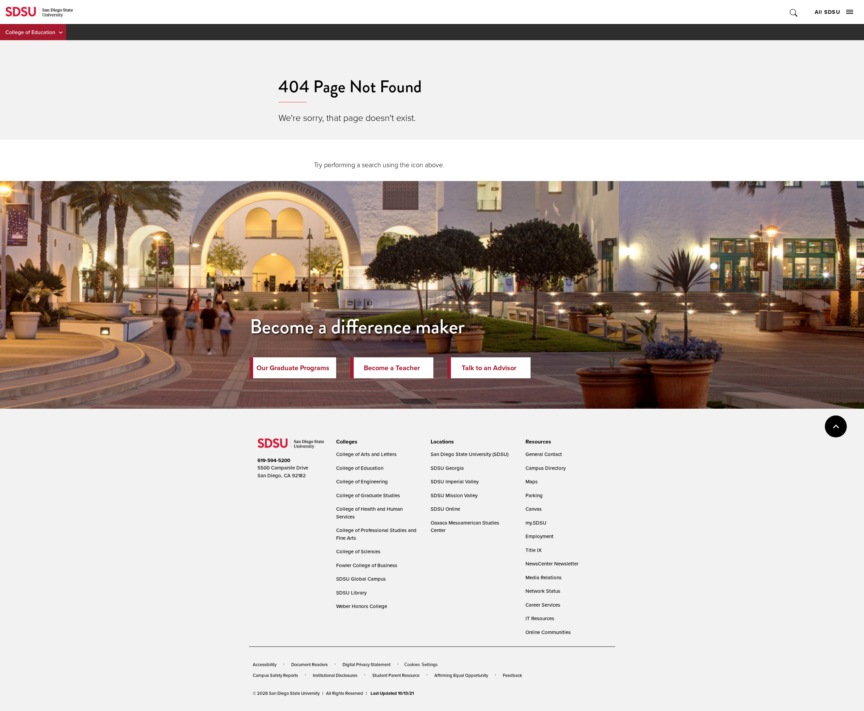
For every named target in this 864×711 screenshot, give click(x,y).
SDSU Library (351, 592)
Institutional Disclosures (335, 675)
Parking (534, 495)
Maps (531, 481)
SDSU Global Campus (361, 578)
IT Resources (539, 618)
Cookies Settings (421, 664)
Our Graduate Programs (292, 368)
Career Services (542, 604)
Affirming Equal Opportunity (461, 675)
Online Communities (548, 632)
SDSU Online (445, 508)
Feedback (512, 675)
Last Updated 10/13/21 (392, 693)
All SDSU (827, 12)
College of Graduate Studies (368, 495)
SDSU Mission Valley (454, 495)
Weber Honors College (361, 606)
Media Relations (543, 577)
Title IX (533, 550)
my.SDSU (535, 522)
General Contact (543, 454)
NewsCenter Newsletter (551, 563)
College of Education (30, 32)
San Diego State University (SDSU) (470, 454)
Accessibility (264, 664)
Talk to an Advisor (489, 368)
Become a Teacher (392, 368)
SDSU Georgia (447, 468)
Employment (539, 536)
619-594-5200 (274, 460)
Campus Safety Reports (275, 675)
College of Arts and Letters (366, 454)
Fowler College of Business (366, 565)
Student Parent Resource (396, 675)
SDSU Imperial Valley (455, 481)
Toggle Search (794, 12)
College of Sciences (358, 551)
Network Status (542, 590)
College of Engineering (362, 481)
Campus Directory (545, 468)
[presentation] (345, 442)
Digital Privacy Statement (366, 664)
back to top (836, 426)
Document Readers (309, 664)
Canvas (533, 508)
